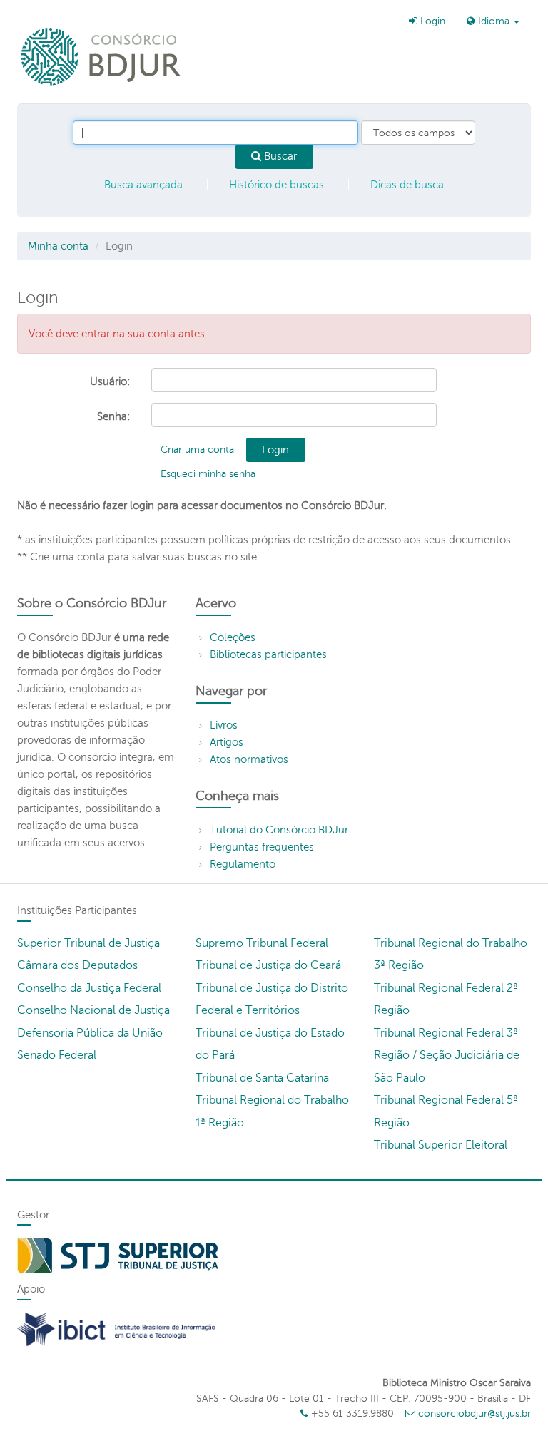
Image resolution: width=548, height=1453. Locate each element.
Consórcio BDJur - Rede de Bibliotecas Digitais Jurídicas (102, 56)
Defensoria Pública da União (90, 1033)
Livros (224, 725)
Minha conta (58, 246)
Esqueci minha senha (208, 473)
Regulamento (242, 864)
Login (431, 21)
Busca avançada (143, 184)
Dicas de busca (407, 184)
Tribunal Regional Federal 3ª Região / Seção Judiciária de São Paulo (446, 1055)
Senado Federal (56, 1055)
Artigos (226, 742)
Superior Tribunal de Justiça (88, 943)
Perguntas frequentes (262, 847)
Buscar (279, 156)
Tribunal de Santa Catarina (262, 1078)
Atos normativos (249, 759)
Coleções (232, 637)
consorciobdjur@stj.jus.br (474, 1413)
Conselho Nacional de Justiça (93, 1010)
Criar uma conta (197, 449)
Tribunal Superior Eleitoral (440, 1145)
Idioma (493, 21)
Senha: (113, 416)
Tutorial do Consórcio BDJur (279, 830)
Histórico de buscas (276, 184)
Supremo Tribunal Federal (262, 943)
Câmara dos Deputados (77, 965)
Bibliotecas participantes (268, 654)
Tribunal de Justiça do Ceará (268, 965)
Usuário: (110, 381)
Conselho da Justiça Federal (89, 988)
